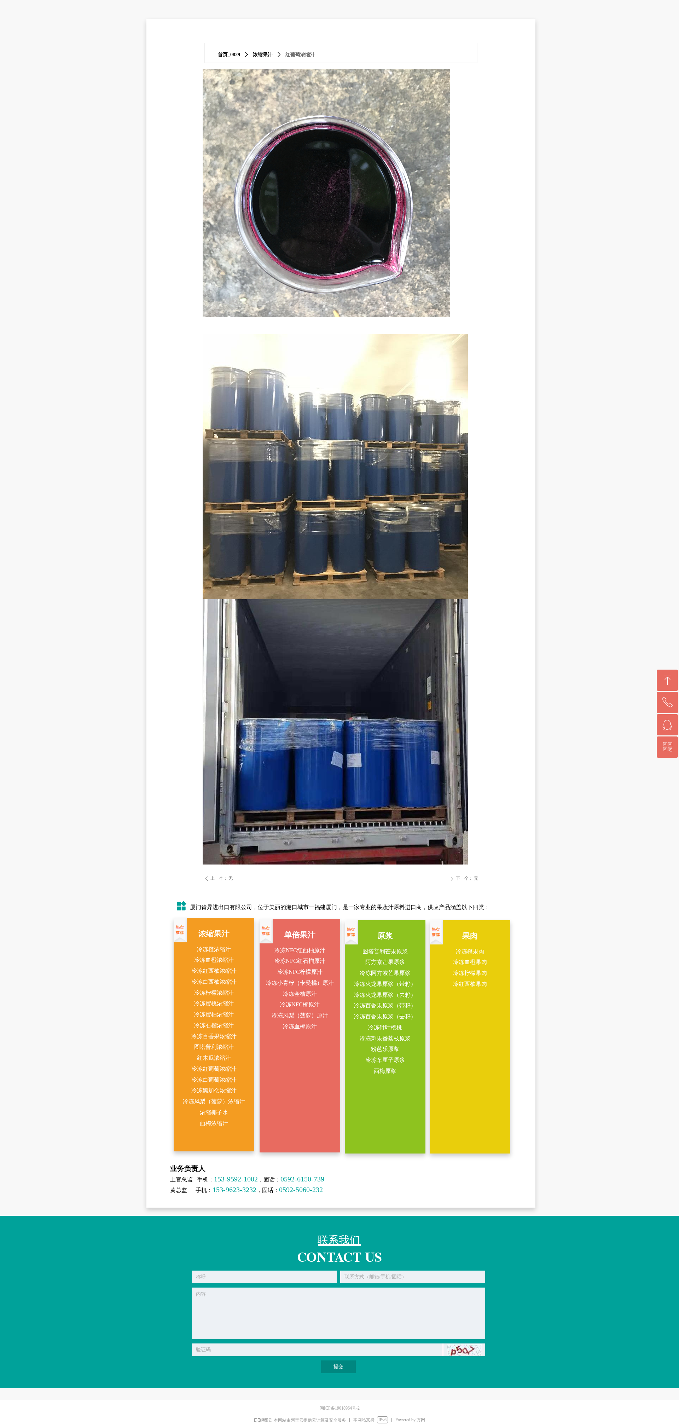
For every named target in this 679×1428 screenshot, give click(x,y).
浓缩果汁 (263, 54)
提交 (338, 1366)
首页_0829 (229, 54)
